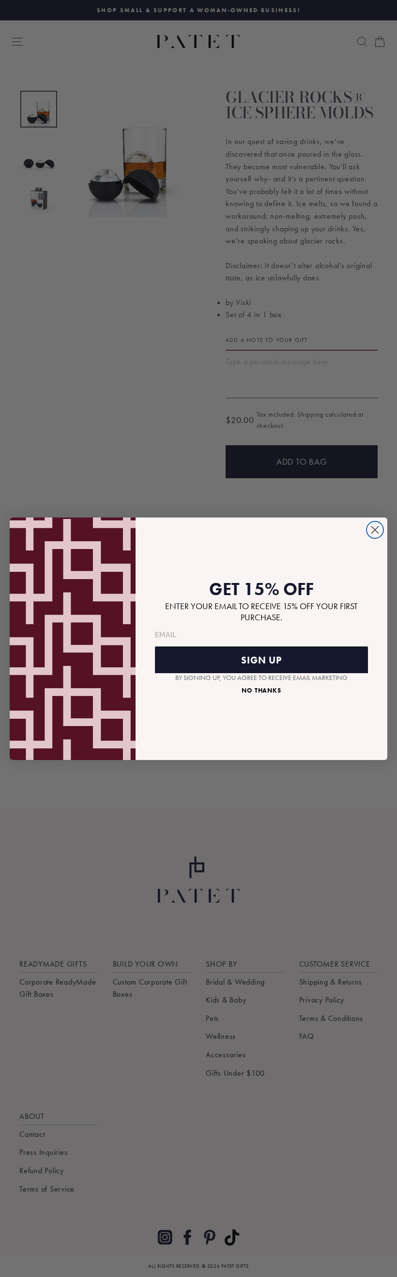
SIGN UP (261, 660)
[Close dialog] (374, 529)
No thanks (261, 690)
